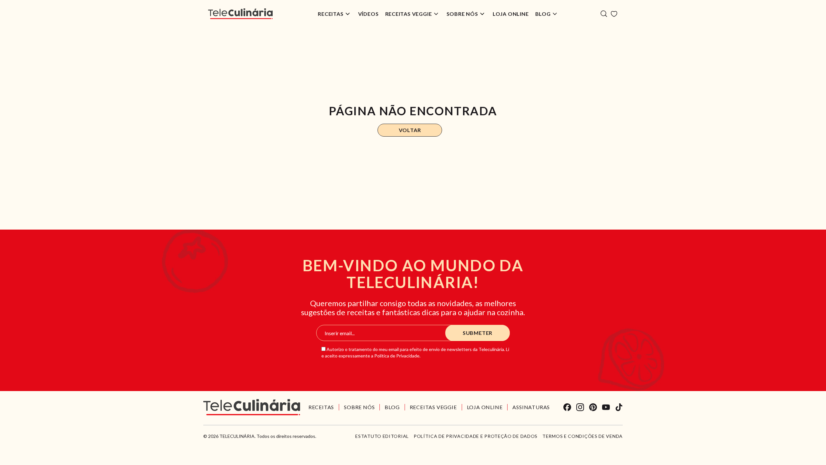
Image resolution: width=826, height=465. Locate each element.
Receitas (330, 14)
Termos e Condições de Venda (582, 436)
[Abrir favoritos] (614, 14)
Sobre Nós (462, 14)
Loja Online (511, 14)
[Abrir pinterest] (593, 407)
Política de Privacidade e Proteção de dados (476, 436)
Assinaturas (531, 407)
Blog (543, 14)
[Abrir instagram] (580, 407)
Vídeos (368, 14)
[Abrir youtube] (606, 407)
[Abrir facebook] (567, 407)
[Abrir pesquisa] (604, 13)
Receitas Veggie (408, 14)
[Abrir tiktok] (619, 407)
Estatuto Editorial (382, 436)
